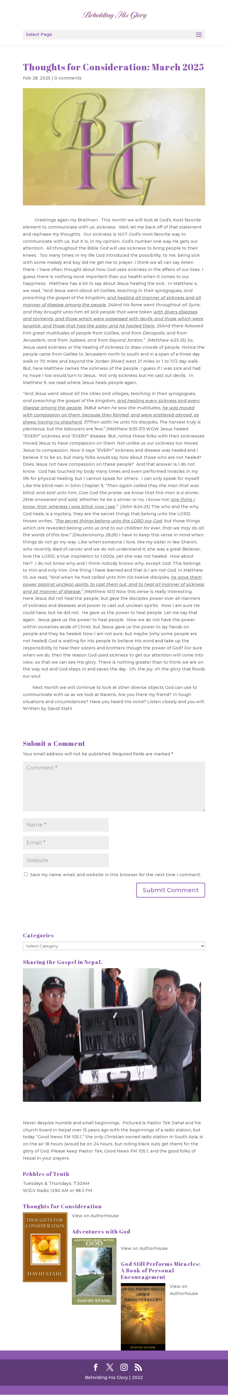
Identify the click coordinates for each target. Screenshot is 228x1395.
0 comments (68, 78)
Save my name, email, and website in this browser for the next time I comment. (115, 874)
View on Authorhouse (95, 1215)
